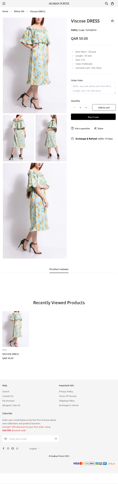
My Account (8, 400)
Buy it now (93, 116)
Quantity (75, 100)
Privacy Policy (66, 391)
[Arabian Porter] (59, 3)
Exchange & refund (68, 405)
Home (5, 11)
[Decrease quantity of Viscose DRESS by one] (74, 107)
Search (5, 391)
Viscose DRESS (10, 353)
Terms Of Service (68, 395)
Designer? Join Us (11, 405)
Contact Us (7, 395)
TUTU (74, 30)
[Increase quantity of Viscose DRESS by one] (86, 107)
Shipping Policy (67, 400)
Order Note (77, 80)
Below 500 (19, 11)
